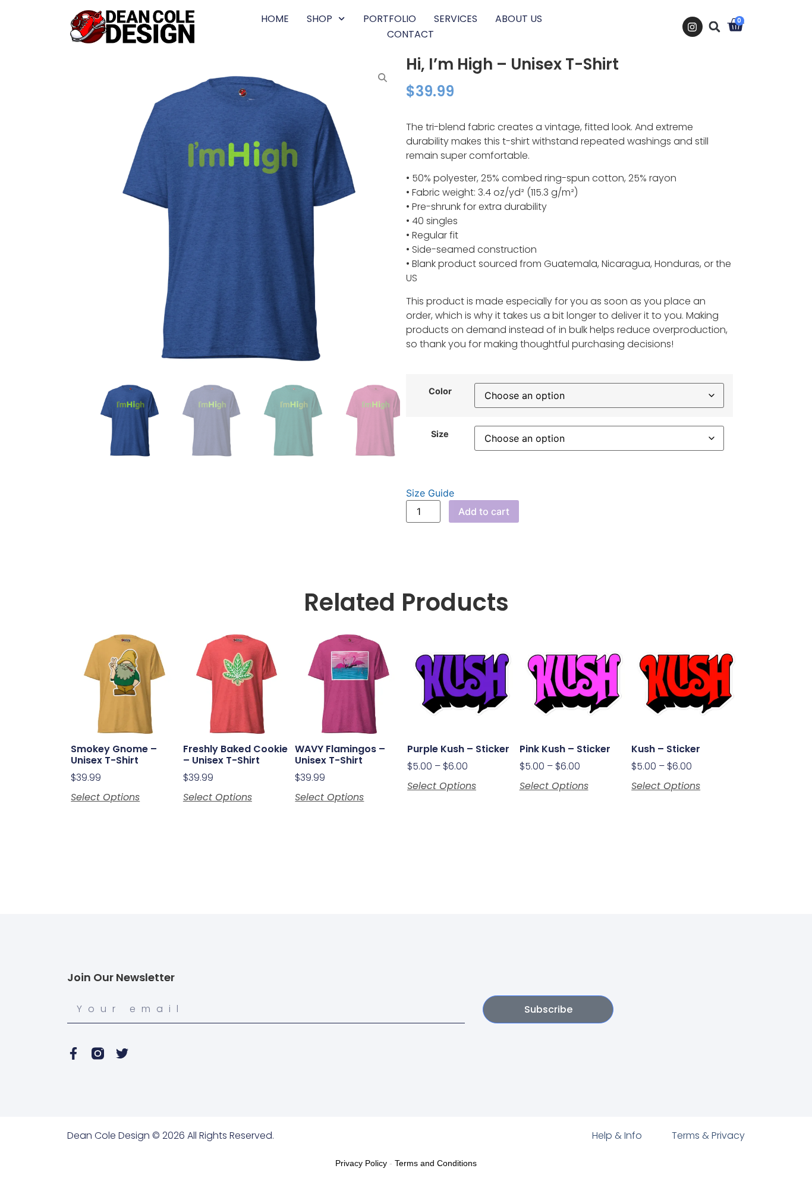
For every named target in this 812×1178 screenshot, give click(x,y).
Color (440, 391)
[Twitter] (122, 1053)
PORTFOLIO (389, 19)
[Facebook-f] (73, 1053)
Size (440, 434)
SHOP (319, 19)
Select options (105, 797)
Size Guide (430, 493)
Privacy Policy (361, 1163)
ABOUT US (518, 19)
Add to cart (483, 511)
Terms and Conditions (436, 1163)
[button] (714, 27)
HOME (275, 19)
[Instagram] (692, 27)
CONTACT (410, 34)
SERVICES (455, 19)
